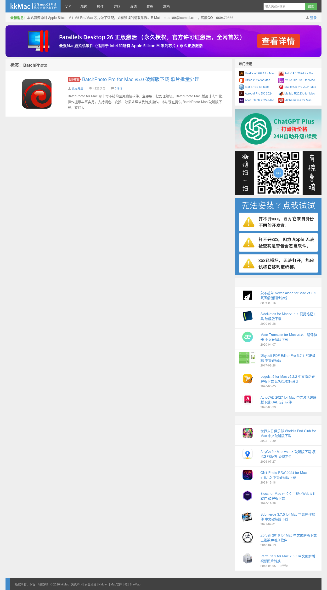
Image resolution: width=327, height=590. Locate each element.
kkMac (33, 6)
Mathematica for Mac (297, 100)
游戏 (116, 6)
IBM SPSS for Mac (256, 86)
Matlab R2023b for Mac (299, 93)
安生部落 (90, 584)
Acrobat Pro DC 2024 (258, 93)
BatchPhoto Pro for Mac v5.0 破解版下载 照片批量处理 (140, 79)
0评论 (118, 88)
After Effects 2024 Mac (259, 100)
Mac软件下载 (119, 584)
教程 (150, 6)
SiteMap (135, 584)
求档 (166, 6)
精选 (83, 6)
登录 (313, 17)
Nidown (103, 584)
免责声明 (77, 584)
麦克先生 (77, 88)
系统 (133, 6)
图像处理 (74, 79)
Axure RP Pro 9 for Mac (299, 80)
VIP (68, 6)
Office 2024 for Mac (257, 80)
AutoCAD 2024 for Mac (299, 73)
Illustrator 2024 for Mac (259, 73)
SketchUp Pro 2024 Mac (300, 86)
